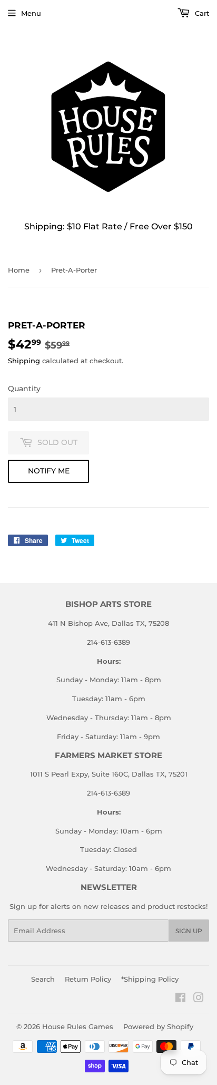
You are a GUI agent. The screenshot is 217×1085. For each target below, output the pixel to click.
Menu (31, 13)
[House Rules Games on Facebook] (180, 999)
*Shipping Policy (150, 979)
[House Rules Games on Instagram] (198, 999)
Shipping (24, 360)
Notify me (49, 471)
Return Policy (88, 979)
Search (43, 979)
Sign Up (188, 931)
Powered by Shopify (158, 1026)
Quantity (24, 388)
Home (18, 270)
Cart (201, 13)
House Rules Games (77, 1026)
